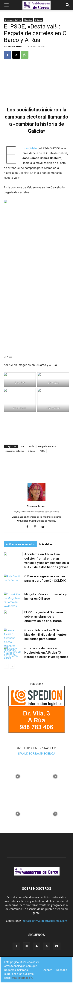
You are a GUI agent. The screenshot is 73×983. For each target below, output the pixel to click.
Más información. (22, 977)
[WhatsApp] (24, 55)
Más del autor (48, 544)
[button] (6, 5)
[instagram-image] (18, 775)
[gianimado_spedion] (36, 731)
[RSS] (36, 946)
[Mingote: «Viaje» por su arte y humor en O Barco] (13, 600)
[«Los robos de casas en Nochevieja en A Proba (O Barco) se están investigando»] (13, 652)
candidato (30, 148)
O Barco (38, 20)
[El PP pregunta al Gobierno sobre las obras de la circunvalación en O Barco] (13, 616)
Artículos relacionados (20, 544)
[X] (16, 55)
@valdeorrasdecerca (37, 753)
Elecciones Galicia (13, 20)
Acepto (47, 969)
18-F (22, 446)
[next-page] (12, 666)
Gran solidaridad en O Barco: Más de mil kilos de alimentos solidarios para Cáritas (45, 634)
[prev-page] (6, 666)
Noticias (28, 20)
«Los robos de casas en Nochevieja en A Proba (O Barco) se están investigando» (46, 652)
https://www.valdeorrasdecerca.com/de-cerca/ (36, 511)
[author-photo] (36, 501)
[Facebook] (7, 55)
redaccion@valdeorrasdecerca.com (45, 921)
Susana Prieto (15, 46)
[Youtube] (44, 527)
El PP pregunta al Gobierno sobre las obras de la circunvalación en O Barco (43, 616)
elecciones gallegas (14, 450)
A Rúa (31, 446)
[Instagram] (37, 527)
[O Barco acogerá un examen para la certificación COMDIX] (13, 580)
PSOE (42, 450)
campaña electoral (47, 446)
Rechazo (61, 969)
